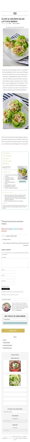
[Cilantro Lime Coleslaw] (15, 385)
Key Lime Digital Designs (22, 438)
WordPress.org (7, 348)
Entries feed (6, 342)
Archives (15, 428)
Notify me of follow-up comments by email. (13, 291)
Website (3, 281)
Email (3, 275)
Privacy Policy (15, 354)
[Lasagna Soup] (15, 371)
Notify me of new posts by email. (10, 294)
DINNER (12, 236)
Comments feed (7, 345)
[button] (22, 181)
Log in (4, 340)
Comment (4, 257)
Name (3, 269)
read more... (19, 310)
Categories (15, 418)
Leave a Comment (16, 23)
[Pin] (2, 229)
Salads (15, 236)
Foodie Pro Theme (16, 436)
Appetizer (8, 236)
